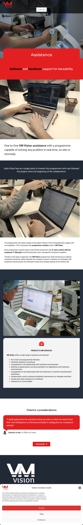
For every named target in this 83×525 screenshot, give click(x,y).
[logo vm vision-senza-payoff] (7, 2)
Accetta (41, 508)
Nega (41, 514)
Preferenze (41, 520)
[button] (80, 488)
